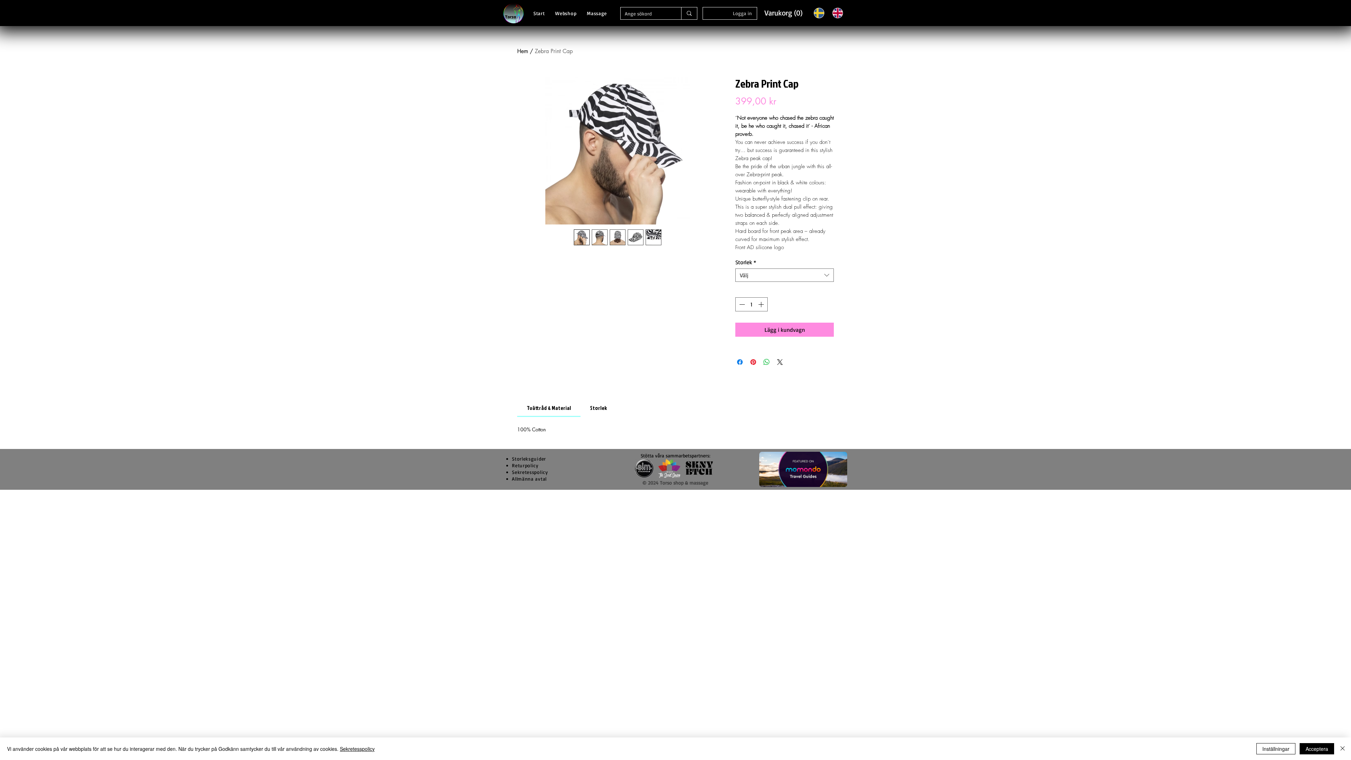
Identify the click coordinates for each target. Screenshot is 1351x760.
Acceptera (1317, 748)
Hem (522, 51)
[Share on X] (780, 362)
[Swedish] (819, 13)
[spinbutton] (751, 304)
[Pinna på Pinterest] (753, 362)
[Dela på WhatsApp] (766, 362)
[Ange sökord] (689, 13)
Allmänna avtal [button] (529, 479)
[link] (549, 408)
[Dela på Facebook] (740, 362)
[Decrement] (741, 304)
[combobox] (784, 275)
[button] (783, 12)
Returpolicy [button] (525, 465)
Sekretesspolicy (357, 748)
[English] (837, 13)
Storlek (745, 262)
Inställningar (1275, 748)
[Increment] (762, 304)
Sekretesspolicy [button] (530, 472)
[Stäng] (1342, 748)
